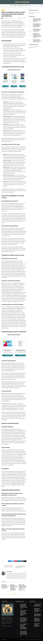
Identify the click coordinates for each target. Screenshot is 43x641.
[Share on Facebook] (21, 18)
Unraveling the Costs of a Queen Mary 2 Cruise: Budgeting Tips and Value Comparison (20, 566)
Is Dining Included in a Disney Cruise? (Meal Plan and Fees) (37, 605)
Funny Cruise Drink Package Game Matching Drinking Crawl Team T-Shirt (20, 351)
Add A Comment (14, 594)
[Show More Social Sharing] (25, 18)
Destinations (20, 5)
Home (11, 5)
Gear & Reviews (25, 5)
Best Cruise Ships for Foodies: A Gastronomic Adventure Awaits (37, 40)
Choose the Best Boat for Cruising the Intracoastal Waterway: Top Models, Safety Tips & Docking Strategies (23, 626)
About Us (29, 5)
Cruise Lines (15, 5)
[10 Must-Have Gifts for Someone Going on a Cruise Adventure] (30, 30)
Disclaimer (34, 639)
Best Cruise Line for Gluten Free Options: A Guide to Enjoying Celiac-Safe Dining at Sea (23, 633)
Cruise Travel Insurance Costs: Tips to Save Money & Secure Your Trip (5, 586)
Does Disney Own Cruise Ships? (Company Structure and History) (37, 610)
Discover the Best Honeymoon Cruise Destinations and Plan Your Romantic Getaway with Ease (37, 35)
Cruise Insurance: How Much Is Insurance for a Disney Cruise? (37, 625)
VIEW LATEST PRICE (5, 86)
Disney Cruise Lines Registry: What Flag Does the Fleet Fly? (37, 614)
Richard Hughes (9, 571)
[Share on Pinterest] (24, 18)
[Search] (41, 5)
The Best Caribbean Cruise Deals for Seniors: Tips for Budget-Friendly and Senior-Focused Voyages (23, 613)
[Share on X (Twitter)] (22, 18)
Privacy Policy (30, 639)
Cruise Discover (5, 639)
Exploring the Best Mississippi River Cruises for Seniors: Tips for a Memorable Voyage (23, 606)
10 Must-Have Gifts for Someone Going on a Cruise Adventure (37, 30)
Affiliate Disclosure (39, 639)
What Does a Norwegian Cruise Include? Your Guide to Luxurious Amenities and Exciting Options (13, 587)
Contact (27, 639)
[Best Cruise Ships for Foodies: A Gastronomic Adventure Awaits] (30, 40)
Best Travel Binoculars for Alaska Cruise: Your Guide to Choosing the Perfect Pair (37, 20)
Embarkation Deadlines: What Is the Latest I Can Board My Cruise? (37, 620)
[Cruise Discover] (21, 2)
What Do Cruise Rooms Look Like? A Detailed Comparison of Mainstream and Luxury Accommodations (22, 587)
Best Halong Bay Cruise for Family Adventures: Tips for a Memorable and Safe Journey (37, 25)
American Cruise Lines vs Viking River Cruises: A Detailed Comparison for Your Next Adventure (23, 619)
